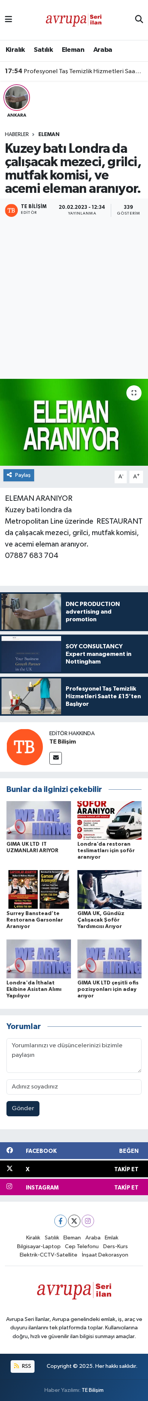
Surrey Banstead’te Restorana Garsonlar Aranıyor (34, 920)
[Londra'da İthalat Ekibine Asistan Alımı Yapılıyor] (38, 958)
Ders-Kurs (115, 1246)
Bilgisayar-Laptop (39, 1246)
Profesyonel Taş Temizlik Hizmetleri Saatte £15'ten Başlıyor (74, 71)
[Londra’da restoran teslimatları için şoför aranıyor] (109, 820)
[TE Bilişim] (24, 747)
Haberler (17, 134)
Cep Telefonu (82, 1246)
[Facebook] (60, 1221)
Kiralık (15, 49)
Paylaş (23, 475)
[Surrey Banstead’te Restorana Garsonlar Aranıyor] (38, 889)
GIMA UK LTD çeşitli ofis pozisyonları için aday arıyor (108, 989)
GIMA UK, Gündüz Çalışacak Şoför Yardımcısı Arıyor (100, 920)
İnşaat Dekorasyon (105, 1255)
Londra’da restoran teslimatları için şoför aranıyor (106, 851)
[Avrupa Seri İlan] (73, 19)
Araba (102, 49)
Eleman (73, 49)
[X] (74, 1221)
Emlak (111, 1238)
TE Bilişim (62, 742)
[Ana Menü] (8, 20)
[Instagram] (88, 1221)
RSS (26, 1366)
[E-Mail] (55, 758)
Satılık (43, 49)
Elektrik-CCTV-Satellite (48, 1255)
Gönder (23, 1108)
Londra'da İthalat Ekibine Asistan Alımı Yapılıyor (33, 989)
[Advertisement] (74, 298)
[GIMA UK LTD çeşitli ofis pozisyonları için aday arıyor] (109, 958)
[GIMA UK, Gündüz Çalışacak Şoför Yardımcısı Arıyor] (109, 889)
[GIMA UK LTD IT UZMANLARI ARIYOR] (38, 820)
